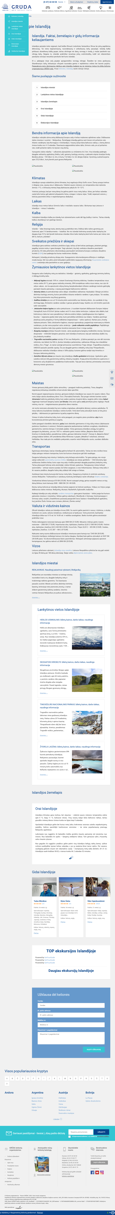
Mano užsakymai (76, 2)
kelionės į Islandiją (66, 69)
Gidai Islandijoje (47, 116)
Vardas (40, 1001)
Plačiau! (19, 1213)
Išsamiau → (36, 597)
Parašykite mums (13, 1166)
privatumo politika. (103, 1136)
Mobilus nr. (42, 1020)
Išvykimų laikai (92, 2)
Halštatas (62, 1098)
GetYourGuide (49, 957)
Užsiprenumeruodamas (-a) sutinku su (90, 1136)
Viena (61, 1104)
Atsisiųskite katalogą (43, 1175)
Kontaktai (10, 1172)
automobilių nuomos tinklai (55, 460)
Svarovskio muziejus (66, 1113)
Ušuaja (34, 1110)
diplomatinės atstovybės (83, 553)
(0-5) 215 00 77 (71, 1158)
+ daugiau (56, 1119)
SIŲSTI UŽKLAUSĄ (94, 1049)
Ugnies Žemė (37, 1107)
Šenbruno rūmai (64, 1110)
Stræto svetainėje (101, 477)
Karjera (9, 1169)
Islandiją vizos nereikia (63, 550)
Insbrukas (62, 1101)
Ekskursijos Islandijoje (50, 123)
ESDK (40, 253)
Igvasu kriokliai (37, 1098)
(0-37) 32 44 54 (72, 1156)
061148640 (77, 1165)
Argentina (37, 1092)
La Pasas (89, 1098)
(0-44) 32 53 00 (73, 1162)
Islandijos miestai (48, 87)
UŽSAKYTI (101, 1132)
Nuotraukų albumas (13, 1184)
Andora (9, 1092)
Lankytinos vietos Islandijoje (52, 94)
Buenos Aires (37, 1101)
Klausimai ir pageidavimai (47, 1030)
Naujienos (10, 1175)
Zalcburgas (63, 1107)
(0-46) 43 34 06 (73, 1160)
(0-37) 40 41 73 (73, 1167)
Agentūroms (107, 2)
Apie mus (10, 1162)
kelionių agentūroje (68, 1176)
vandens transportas (66, 494)
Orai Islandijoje (47, 109)
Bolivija (90, 1092)
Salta (33, 1104)
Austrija (63, 1092)
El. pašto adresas (44, 1011)
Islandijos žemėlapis (49, 102)
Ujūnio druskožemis (93, 1101)
